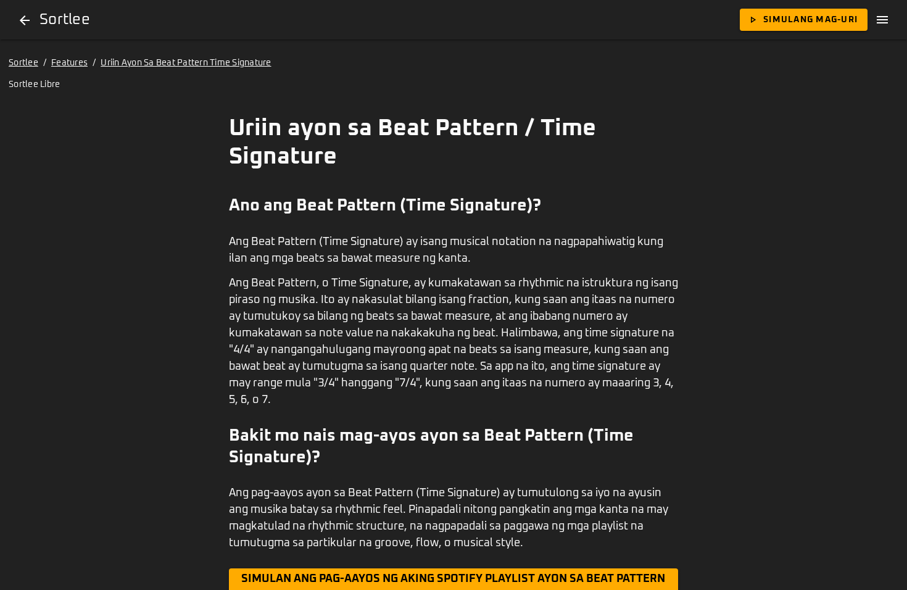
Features (69, 63)
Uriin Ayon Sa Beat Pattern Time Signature (186, 63)
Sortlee (23, 63)
